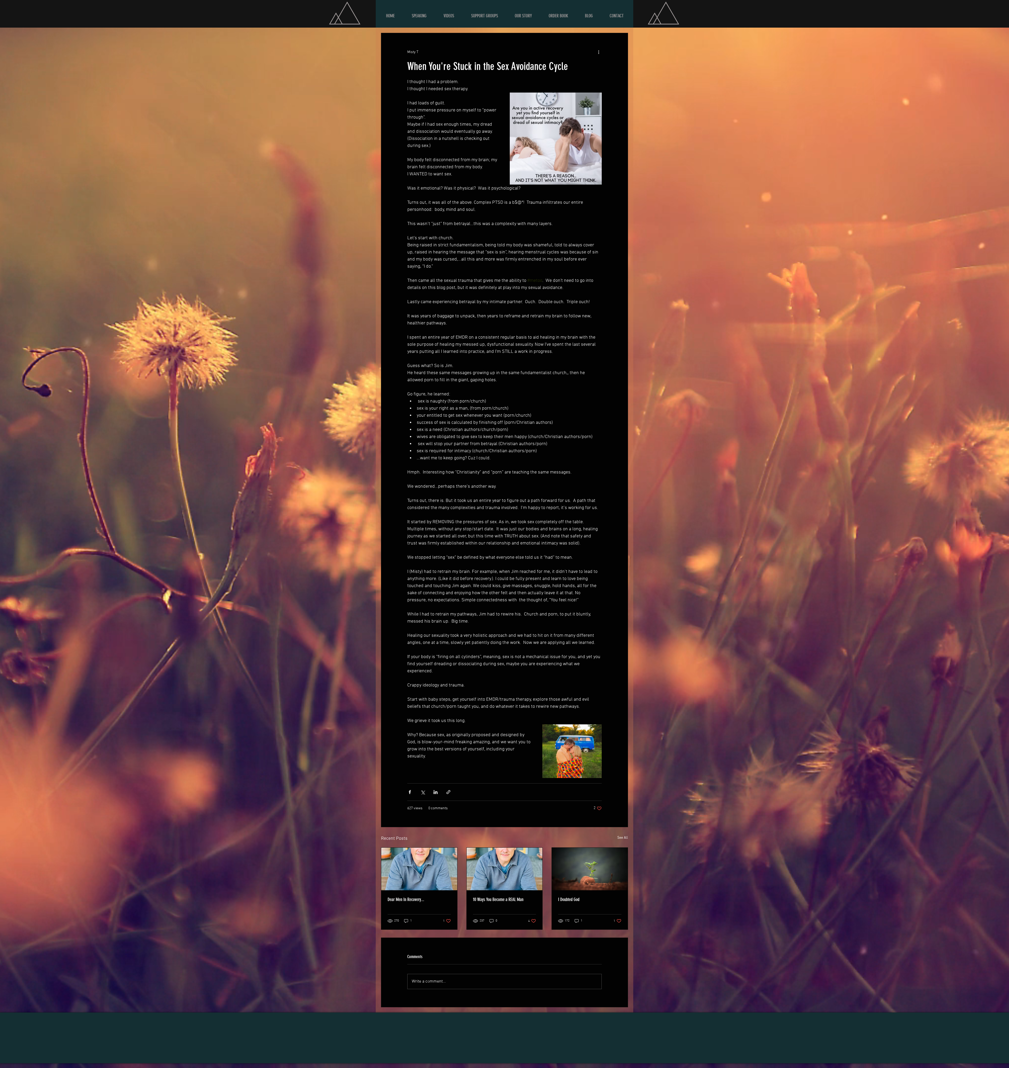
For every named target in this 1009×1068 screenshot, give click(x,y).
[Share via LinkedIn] (435, 792)
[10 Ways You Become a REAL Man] (505, 869)
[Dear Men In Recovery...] (419, 869)
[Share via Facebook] (409, 792)
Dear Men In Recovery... (406, 899)
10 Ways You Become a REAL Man (498, 899)
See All (622, 838)
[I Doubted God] (590, 869)
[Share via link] (448, 792)
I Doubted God (568, 899)
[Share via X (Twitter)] (422, 792)
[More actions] (598, 52)
